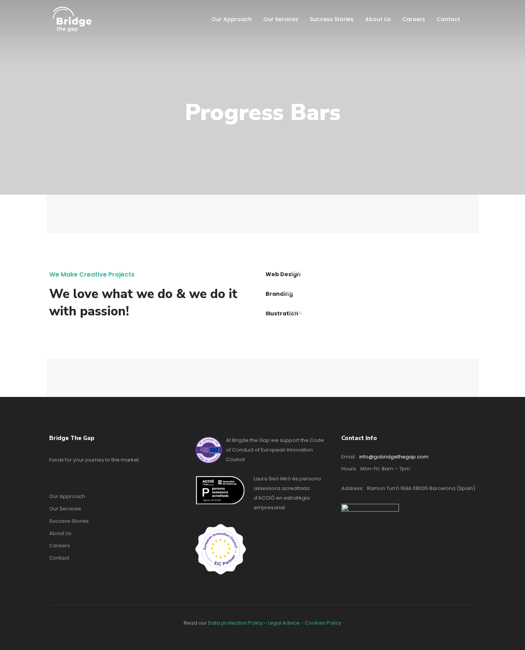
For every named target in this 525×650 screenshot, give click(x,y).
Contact (448, 19)
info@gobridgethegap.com (394, 456)
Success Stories (332, 19)
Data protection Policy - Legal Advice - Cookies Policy (274, 623)
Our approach (231, 19)
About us (378, 19)
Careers (413, 19)
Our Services (280, 19)
